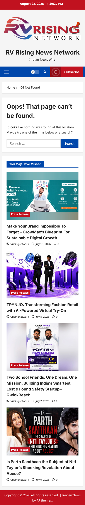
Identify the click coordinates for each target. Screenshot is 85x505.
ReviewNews (71, 495)
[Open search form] (45, 72)
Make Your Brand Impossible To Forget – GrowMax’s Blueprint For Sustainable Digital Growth (38, 232)
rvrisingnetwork (19, 244)
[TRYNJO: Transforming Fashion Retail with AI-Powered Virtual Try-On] (42, 274)
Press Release (20, 214)
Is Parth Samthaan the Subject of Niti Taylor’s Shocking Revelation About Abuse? (41, 467)
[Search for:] (34, 143)
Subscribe (72, 72)
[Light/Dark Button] (35, 72)
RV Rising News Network (43, 52)
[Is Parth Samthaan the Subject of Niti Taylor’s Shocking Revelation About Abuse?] (42, 431)
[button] (7, 71)
